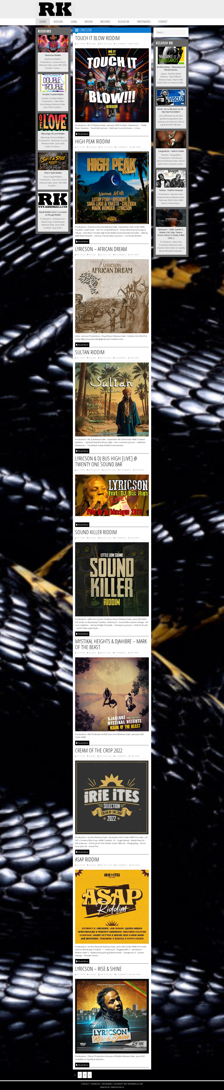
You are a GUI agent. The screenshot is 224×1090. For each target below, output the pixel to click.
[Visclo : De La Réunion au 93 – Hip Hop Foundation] (171, 105)
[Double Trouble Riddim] (53, 90)
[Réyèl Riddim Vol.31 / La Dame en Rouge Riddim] (53, 208)
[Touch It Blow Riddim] (112, 121)
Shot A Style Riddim (53, 172)
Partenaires (144, 22)
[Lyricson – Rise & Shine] (112, 1052)
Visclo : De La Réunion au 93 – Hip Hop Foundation (171, 110)
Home (42, 22)
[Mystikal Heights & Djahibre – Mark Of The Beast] (112, 730)
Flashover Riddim (53, 55)
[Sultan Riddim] (112, 435)
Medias (89, 22)
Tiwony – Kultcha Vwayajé (171, 190)
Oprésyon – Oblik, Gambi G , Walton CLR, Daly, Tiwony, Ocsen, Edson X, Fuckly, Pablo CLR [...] (171, 233)
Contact (162, 22)
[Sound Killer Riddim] (112, 615)
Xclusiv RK (123, 22)
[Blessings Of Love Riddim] (53, 129)
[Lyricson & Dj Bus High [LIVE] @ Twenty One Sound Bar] (112, 515)
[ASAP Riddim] (112, 942)
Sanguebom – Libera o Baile (171, 151)
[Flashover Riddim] (53, 51)
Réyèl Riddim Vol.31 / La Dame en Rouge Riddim (53, 213)
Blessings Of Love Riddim (53, 133)
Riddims (58, 22)
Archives (105, 22)
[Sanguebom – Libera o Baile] (171, 147)
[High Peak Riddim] (112, 223)
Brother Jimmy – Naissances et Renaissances (171, 68)
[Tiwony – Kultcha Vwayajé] (171, 186)
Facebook (95, 1084)
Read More (83, 134)
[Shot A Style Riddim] (53, 169)
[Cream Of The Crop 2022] (112, 833)
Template (114, 1087)
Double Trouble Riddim (53, 94)
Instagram (107, 1084)
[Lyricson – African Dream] (112, 332)
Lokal (74, 22)
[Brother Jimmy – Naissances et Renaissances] (171, 63)
